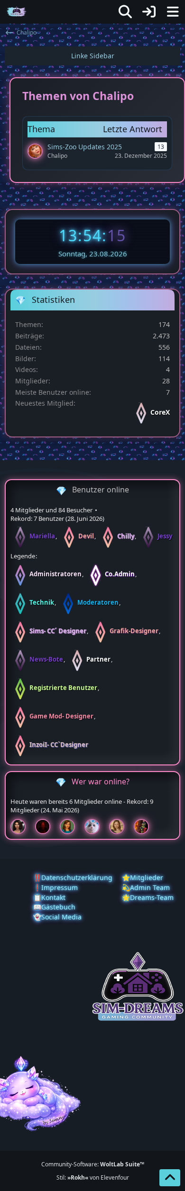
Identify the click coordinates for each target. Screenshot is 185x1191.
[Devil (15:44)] (46, 826)
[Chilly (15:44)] (71, 826)
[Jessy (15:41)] (95, 826)
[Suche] (125, 11)
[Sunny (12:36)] (120, 826)
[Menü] (172, 11)
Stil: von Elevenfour (92, 1177)
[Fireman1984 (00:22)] (145, 826)
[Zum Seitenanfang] (169, 1177)
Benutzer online (100, 489)
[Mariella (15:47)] (21, 826)
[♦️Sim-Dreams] (16, 11)
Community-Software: (92, 1164)
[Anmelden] (148, 12)
